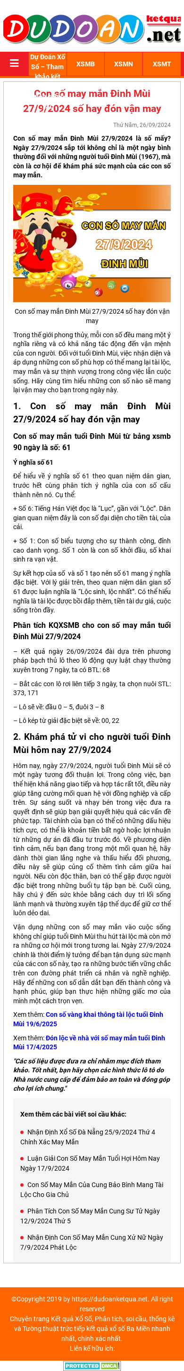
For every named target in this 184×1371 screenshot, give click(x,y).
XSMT (162, 64)
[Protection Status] (92, 1365)
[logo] (92, 28)
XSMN (123, 64)
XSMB (85, 64)
